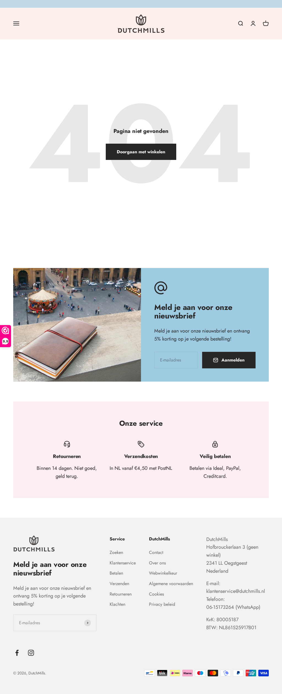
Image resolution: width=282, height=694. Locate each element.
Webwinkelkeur (163, 573)
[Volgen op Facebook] (17, 653)
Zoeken (116, 552)
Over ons (157, 563)
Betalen (116, 573)
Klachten (117, 604)
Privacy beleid (162, 604)
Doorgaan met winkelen (141, 152)
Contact (156, 552)
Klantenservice (123, 563)
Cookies (156, 594)
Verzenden (119, 583)
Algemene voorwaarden (171, 583)
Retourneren (121, 594)
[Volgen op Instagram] (31, 653)
